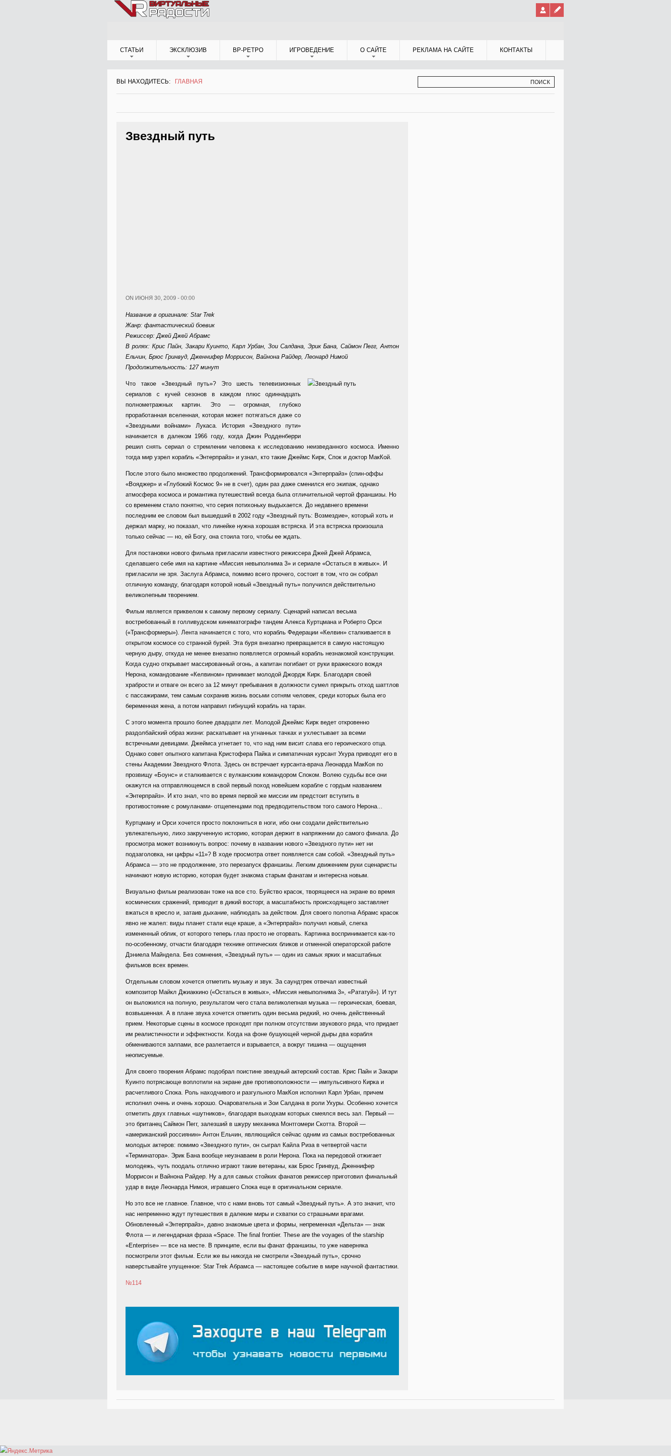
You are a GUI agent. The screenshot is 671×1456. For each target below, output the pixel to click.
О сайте (373, 50)
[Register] (557, 10)
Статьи (131, 50)
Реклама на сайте (443, 50)
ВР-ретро (248, 50)
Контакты (516, 50)
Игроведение (311, 50)
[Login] (543, 10)
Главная (188, 81)
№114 (134, 1282)
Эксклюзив (188, 50)
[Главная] (162, 16)
